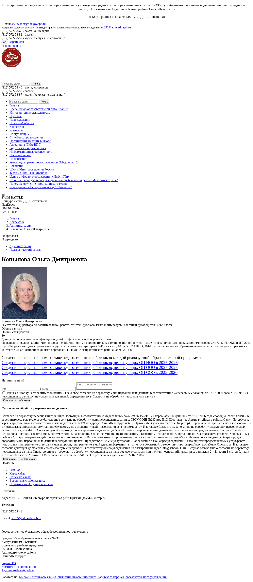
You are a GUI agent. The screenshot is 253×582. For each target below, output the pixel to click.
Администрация (20, 225)
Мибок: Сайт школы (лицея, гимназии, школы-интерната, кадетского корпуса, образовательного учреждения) (93, 577)
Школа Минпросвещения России (31, 169)
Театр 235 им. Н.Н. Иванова (28, 173)
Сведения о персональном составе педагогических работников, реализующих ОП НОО (78, 362)
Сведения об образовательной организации (38, 109)
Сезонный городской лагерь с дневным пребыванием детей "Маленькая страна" (63, 180)
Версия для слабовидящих (27, 480)
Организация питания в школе (30, 141)
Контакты (16, 130)
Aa (4, 41)
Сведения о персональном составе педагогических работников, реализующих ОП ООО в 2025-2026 (90, 367)
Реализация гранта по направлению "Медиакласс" (43, 162)
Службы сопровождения (26, 137)
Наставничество (20, 155)
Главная (14, 105)
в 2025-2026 (166, 362)
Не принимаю (28, 459)
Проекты (15, 116)
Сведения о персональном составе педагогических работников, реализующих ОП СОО (78, 372)
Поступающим (19, 134)
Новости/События (21, 123)
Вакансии (16, 166)
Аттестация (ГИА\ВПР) (25, 144)
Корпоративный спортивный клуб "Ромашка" (40, 187)
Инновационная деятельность (29, 112)
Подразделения (19, 119)
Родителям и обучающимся (27, 148)
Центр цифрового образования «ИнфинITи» (39, 176)
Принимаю (9, 459)
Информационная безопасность (30, 151)
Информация (18, 158)
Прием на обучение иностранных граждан (38, 183)
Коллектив (16, 126)
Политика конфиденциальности (31, 484)
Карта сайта (17, 473)
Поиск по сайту (20, 477)
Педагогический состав (25, 249)
